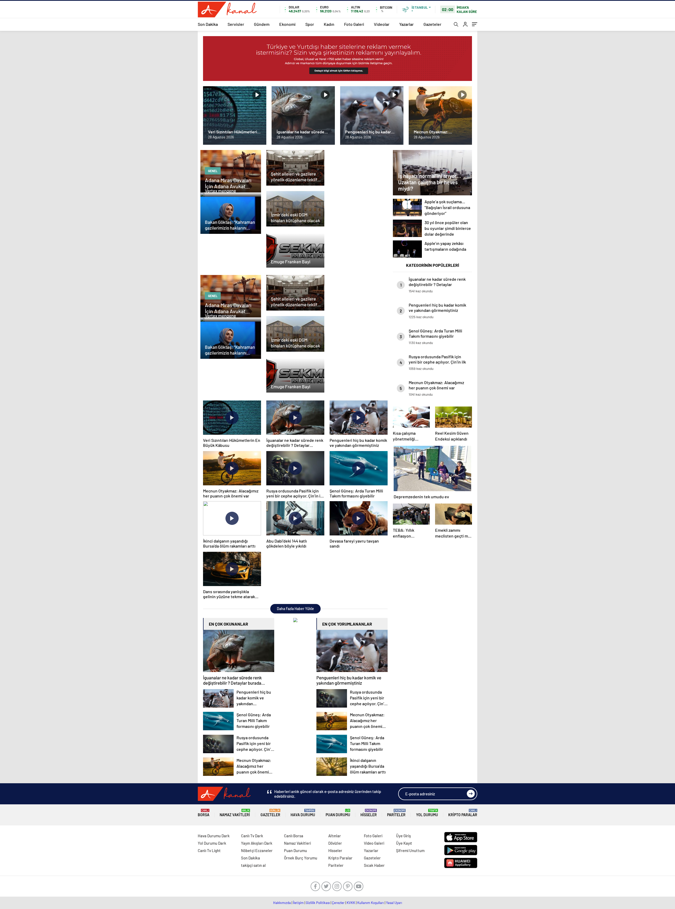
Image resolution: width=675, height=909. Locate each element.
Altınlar (334, 835)
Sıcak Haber (374, 865)
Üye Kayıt (404, 843)
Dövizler (335, 843)
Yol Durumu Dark (212, 843)
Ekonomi (287, 24)
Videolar (381, 24)
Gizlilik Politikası (318, 903)
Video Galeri (374, 843)
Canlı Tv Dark (252, 835)
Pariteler (396, 813)
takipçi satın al (253, 865)
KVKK (351, 903)
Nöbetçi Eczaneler (257, 850)
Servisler (236, 24)
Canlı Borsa (293, 835)
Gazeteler (432, 24)
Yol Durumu (427, 813)
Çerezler (338, 903)
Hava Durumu (303, 813)
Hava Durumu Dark (214, 835)
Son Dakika (208, 24)
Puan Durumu (338, 813)
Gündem (261, 24)
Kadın (329, 24)
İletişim (298, 903)
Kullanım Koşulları (370, 903)
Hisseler (368, 813)
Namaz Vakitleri (235, 813)
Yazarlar (406, 24)
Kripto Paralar (462, 813)
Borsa (203, 813)
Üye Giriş (403, 835)
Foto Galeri (354, 24)
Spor (309, 24)
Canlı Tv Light (209, 850)
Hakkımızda (282, 903)
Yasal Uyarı (394, 903)
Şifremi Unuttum (410, 850)
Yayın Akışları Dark (256, 843)
